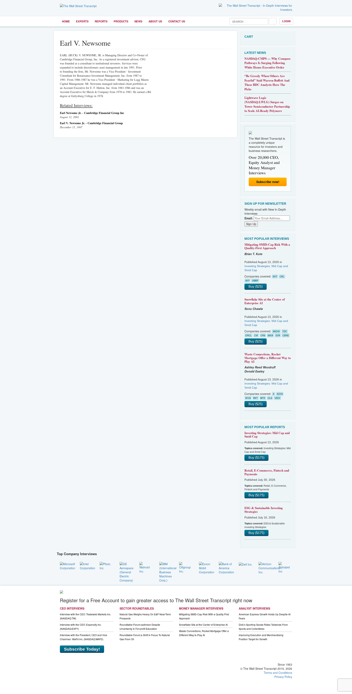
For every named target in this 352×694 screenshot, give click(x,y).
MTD (262, 398)
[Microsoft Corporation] (67, 565)
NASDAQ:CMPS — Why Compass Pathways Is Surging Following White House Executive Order (267, 63)
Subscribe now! (267, 182)
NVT (275, 276)
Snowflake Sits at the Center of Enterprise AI (264, 301)
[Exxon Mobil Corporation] (206, 567)
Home (66, 21)
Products (121, 21)
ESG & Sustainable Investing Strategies (263, 510)
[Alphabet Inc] (285, 567)
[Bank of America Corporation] (226, 567)
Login (286, 21)
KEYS (280, 394)
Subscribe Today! (82, 649)
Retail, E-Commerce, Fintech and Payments (266, 472)
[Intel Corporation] (87, 565)
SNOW (276, 331)
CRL (282, 276)
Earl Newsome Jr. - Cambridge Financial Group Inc (92, 113)
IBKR (270, 335)
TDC (284, 331)
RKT (255, 398)
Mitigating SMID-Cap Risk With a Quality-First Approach (267, 246)
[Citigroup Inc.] (186, 567)
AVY (247, 280)
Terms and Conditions (278, 673)
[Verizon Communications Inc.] (269, 567)
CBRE (286, 335)
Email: (248, 218)
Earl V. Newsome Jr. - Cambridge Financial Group (91, 123)
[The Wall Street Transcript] (78, 5)
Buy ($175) (256, 457)
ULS (270, 398)
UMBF (255, 280)
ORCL (248, 335)
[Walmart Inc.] (146, 567)
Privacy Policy (283, 677)
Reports (101, 21)
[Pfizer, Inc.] (106, 565)
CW (256, 335)
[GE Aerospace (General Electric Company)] (126, 571)
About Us (155, 21)
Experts (82, 21)
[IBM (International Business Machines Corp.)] (167, 571)
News (138, 21)
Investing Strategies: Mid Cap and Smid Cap (267, 435)
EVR (278, 335)
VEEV (277, 398)
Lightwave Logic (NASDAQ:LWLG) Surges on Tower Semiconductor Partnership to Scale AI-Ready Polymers (267, 104)
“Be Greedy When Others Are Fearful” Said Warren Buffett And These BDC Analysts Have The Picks (266, 82)
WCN (248, 398)
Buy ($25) (256, 286)
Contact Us (176, 21)
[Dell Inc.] (245, 564)
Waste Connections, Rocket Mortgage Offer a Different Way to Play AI (267, 358)
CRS (263, 335)
